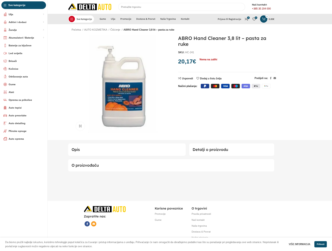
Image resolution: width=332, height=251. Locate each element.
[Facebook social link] (271, 78)
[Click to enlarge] (80, 126)
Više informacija (300, 244)
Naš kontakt (198, 220)
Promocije (160, 213)
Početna (77, 29)
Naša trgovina (199, 225)
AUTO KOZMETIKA (96, 29)
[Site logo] (89, 6)
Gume (158, 220)
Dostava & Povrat (201, 231)
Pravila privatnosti (201, 213)
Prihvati (320, 244)
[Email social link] (275, 78)
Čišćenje (115, 29)
